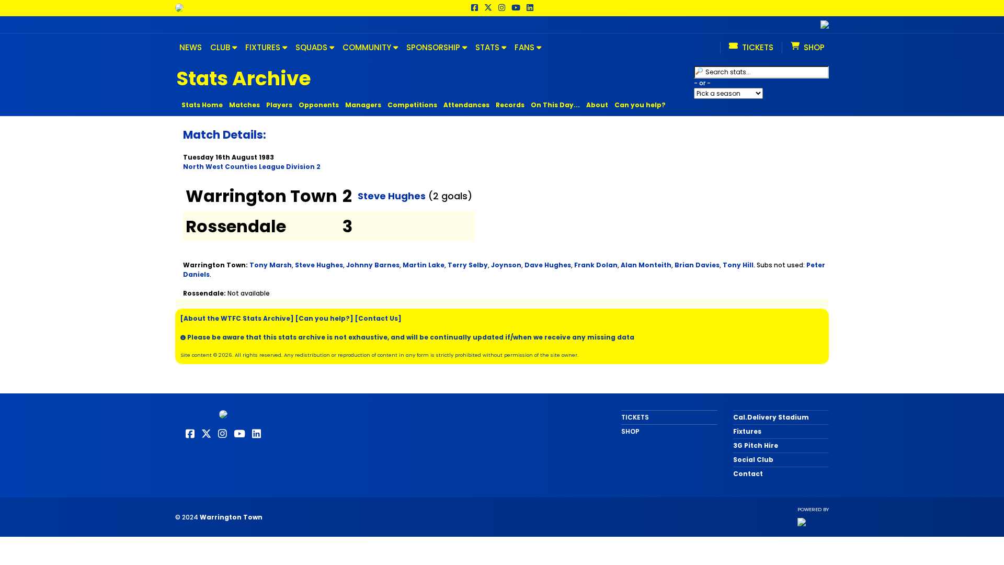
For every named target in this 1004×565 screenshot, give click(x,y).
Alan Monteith (646, 265)
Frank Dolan (596, 265)
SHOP (630, 431)
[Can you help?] (324, 318)
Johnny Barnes (373, 265)
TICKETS (635, 417)
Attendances (466, 104)
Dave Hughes (547, 265)
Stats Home (202, 104)
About (597, 104)
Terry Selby (468, 265)
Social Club (753, 459)
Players (279, 104)
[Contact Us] (378, 318)
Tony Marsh (270, 265)
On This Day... (555, 104)
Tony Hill (738, 265)
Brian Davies (697, 265)
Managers (363, 104)
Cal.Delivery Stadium (771, 417)
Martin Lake (423, 265)
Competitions (412, 104)
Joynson (506, 265)
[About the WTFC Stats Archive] (237, 318)
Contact (748, 473)
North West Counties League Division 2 (252, 166)
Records (510, 104)
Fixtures (747, 431)
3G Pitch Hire (755, 445)
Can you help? (640, 104)
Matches (244, 104)
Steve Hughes (392, 195)
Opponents (319, 104)
